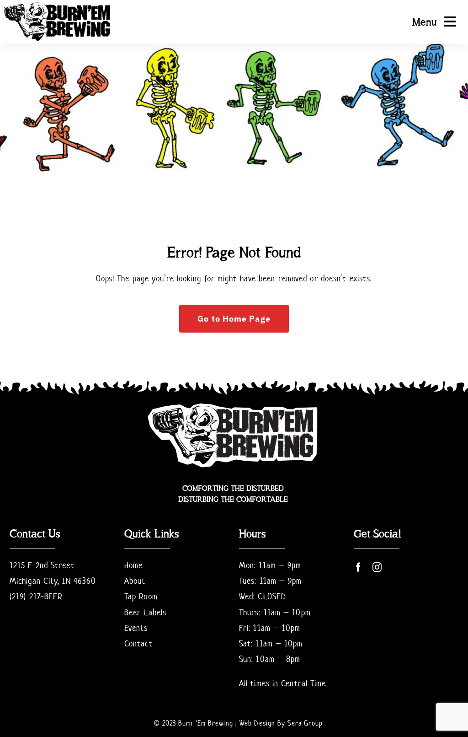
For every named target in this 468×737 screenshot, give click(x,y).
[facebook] (358, 567)
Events (136, 628)
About (135, 581)
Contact (138, 643)
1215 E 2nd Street (42, 565)
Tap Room (141, 596)
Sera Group (305, 723)
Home (133, 565)
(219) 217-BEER (36, 596)
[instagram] (377, 567)
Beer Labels (145, 612)
